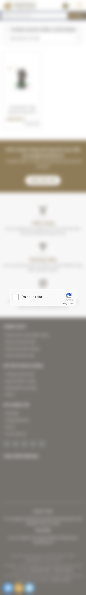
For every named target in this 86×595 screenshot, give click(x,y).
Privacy (64, 304)
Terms (71, 304)
